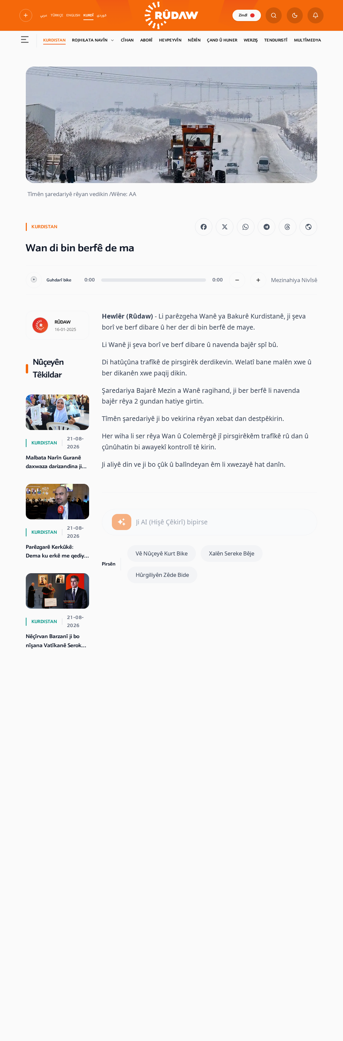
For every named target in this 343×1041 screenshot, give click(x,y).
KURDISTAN (54, 40)
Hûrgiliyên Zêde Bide (162, 575)
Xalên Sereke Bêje (231, 553)
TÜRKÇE (57, 15)
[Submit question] (121, 522)
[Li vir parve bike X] (224, 227)
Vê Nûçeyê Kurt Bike (162, 553)
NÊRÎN (194, 40)
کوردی (102, 15)
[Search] (274, 15)
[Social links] (25, 15)
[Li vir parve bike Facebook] (204, 227)
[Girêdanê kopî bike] (308, 227)
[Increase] (258, 280)
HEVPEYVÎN (170, 40)
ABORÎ (146, 40)
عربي (43, 15)
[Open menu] (24, 40)
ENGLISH (73, 15)
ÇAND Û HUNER (222, 40)
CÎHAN (127, 40)
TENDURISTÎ (276, 40)
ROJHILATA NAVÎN (90, 40)
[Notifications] (315, 15)
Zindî (243, 15)
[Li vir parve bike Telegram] (266, 227)
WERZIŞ (251, 40)
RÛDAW (63, 322)
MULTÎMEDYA (307, 40)
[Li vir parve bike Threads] (287, 227)
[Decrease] (237, 280)
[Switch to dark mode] (295, 15)
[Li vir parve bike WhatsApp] (246, 227)
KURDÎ (88, 15)
